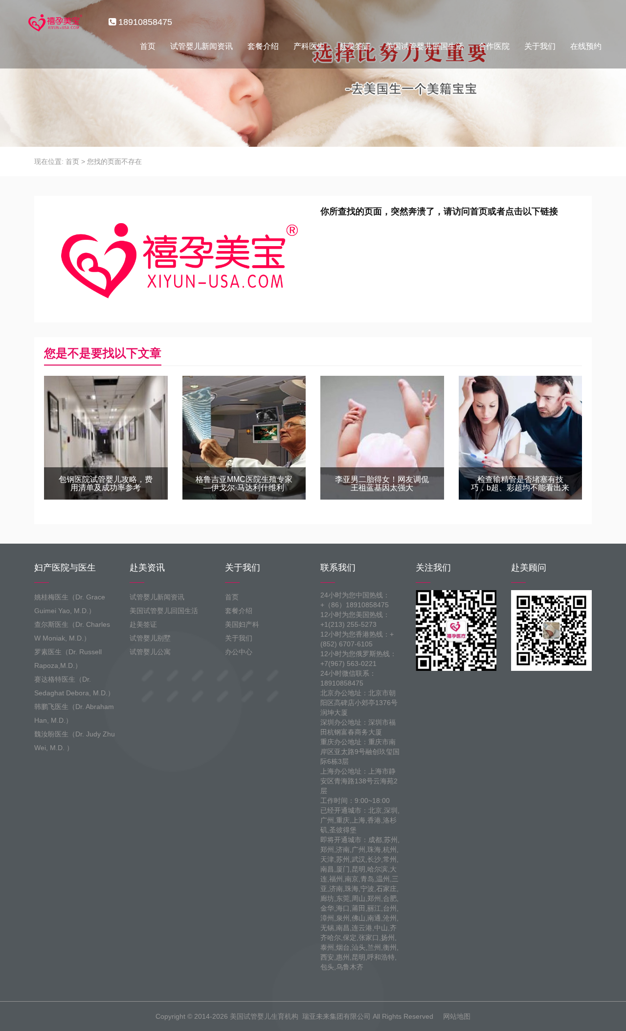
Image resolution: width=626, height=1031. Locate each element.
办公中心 (238, 652)
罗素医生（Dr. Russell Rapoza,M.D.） (68, 658)
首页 (148, 46)
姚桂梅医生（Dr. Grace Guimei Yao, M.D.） (69, 604)
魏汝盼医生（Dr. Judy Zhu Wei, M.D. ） (74, 741)
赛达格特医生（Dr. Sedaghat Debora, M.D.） (74, 686)
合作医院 (494, 46)
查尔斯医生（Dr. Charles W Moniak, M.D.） (72, 631)
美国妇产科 (242, 624)
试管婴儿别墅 (150, 638)
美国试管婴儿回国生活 (424, 46)
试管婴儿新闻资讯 (201, 46)
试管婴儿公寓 (150, 652)
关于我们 (540, 46)
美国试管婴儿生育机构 (264, 1016)
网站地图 (456, 1016)
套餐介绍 (263, 46)
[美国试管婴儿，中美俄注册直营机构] (54, 22)
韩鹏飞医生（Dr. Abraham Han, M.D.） (74, 713)
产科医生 (309, 46)
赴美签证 (355, 46)
